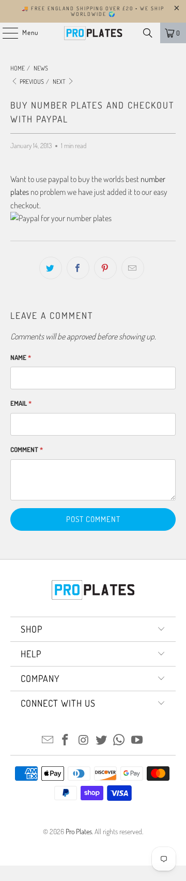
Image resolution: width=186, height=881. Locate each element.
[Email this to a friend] (132, 268)
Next (60, 81)
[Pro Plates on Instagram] (83, 740)
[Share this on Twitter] (50, 268)
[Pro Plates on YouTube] (137, 740)
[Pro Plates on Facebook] (65, 740)
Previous (31, 81)
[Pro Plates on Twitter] (102, 740)
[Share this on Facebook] (78, 268)
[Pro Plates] (93, 33)
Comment (26, 449)
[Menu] (5, 33)
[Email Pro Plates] (47, 740)
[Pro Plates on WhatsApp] (119, 740)
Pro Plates (79, 831)
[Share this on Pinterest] (105, 268)
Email (21, 403)
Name (20, 357)
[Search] (148, 33)
